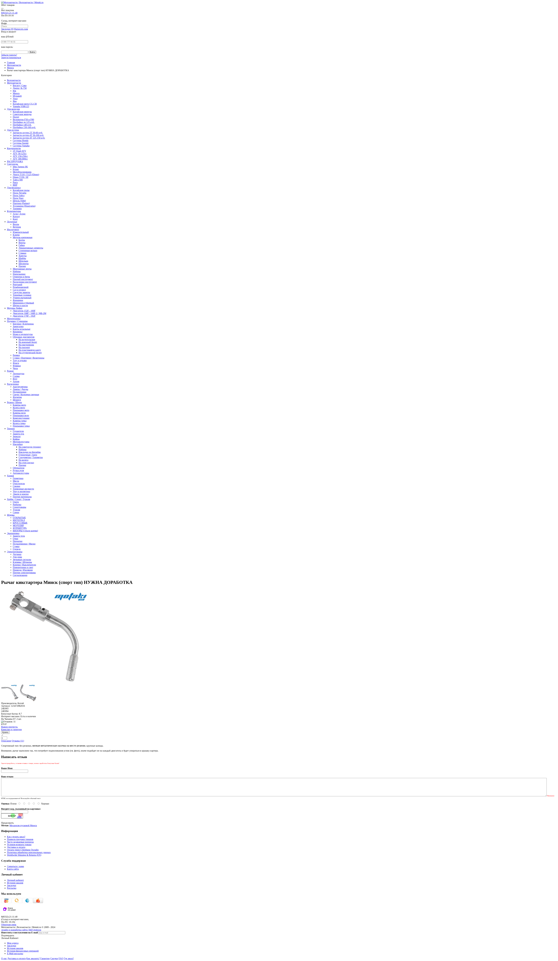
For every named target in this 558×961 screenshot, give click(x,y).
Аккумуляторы (20, 386)
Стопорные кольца (28, 250)
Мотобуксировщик (22, 172)
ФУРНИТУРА (20, 528)
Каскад (16, 216)
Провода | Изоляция (23, 570)
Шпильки (23, 261)
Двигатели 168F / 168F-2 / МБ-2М (29, 313)
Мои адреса (12, 943)
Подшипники (19, 392)
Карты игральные (21, 329)
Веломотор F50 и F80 (23, 119)
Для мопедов (13, 109)
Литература (18, 373)
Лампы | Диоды (20, 389)
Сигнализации (20, 575)
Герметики (18, 478)
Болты (22, 240)
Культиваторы (14, 211)
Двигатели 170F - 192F (24, 316)
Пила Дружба (19, 193)
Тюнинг (11, 428)
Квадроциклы (14, 148)
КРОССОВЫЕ (20, 523)
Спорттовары (19, 507)
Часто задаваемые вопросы (20, 842)
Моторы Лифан (14, 308)
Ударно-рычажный (22, 297)
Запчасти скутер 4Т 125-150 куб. (29, 138)
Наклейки (18, 444)
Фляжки (17, 365)
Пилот (16, 117)
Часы (15, 368)
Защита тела (19, 536)
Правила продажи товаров (20, 839)
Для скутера (13, 130)
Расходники (13, 384)
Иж (14, 90)
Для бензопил (14, 187)
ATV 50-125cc (20, 153)
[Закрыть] (2, 8)
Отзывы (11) (18, 741)
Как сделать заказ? (16, 836)
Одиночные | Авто (28, 455)
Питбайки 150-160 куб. (24, 127)
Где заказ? (69, 958)
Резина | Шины (14, 402)
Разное (10, 371)
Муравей (17, 96)
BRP (15, 185)
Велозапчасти (14, 80)
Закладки (11, 885)
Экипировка (13, 533)
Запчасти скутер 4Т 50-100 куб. (28, 135)
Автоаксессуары (21, 473)
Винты (22, 242)
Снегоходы (12, 164)
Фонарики (18, 300)
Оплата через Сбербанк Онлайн (23, 850)
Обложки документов (23, 337)
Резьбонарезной (20, 287)
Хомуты (23, 255)
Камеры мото (19, 405)
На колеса (23, 460)
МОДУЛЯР (18, 525)
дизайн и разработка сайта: (21, 930)
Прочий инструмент (23, 279)
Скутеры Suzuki (20, 143)
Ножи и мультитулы (23, 334)
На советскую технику (30, 447)
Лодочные (12, 221)
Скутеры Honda (20, 140)
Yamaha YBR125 (21, 106)
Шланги (17, 400)
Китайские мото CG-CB (25, 104)
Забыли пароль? (9, 55)
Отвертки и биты (21, 276)
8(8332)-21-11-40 (9, 13)
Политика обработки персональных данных (29, 852)
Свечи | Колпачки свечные (26, 394)
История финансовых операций (23, 951)
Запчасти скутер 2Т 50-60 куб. (28, 132)
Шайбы (22, 258)
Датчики (17, 554)
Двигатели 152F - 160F (24, 310)
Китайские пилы (21, 190)
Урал (15, 98)
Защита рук (18, 434)
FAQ (61, 958)
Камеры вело (19, 413)
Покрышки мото (21, 410)
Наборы (17, 271)
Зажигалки (18, 326)
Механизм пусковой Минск (23, 825)
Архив (16, 381)
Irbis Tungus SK (20, 166)
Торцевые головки (22, 295)
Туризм (16, 510)
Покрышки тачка (21, 426)
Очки (15, 538)
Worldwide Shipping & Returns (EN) (24, 855)
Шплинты (24, 263)
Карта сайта (13, 869)
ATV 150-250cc (20, 156)
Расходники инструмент (25, 282)
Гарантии (45, 958)
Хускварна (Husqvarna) (24, 206)
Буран (16, 169)
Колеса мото (19, 407)
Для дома (17, 557)
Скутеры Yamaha (21, 145)
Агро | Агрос (19, 214)
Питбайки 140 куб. (22, 125)
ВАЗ (15, 379)
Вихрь (16, 224)
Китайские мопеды (22, 111)
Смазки (16, 486)
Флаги (16, 363)
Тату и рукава (20, 360)
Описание (6, 741)
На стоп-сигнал (26, 462)
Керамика (17, 331)
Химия (10, 475)
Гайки (22, 245)
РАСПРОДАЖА (15, 161)
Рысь (15, 182)
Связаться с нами (15, 866)
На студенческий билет (30, 352)
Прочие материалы (22, 496)
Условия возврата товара (19, 844)
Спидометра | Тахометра (31, 457)
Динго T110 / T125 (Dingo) (26, 174)
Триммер (17, 208)
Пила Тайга (18, 195)
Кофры (16, 439)
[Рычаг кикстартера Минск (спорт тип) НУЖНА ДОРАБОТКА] (48, 682)
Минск (16, 93)
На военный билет (28, 342)
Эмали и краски (21, 494)
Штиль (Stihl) (19, 200)
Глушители (18, 431)
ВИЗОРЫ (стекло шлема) (25, 530)
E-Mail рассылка (15, 953)
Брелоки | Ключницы (23, 324)
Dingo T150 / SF (20, 177)
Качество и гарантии (11, 728)
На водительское (27, 339)
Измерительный (21, 232)
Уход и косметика (21, 491)
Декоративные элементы (31, 248)
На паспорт (24, 347)
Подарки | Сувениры (17, 321)
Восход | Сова (19, 85)
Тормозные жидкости (23, 489)
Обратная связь (8, 924)
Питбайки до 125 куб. (23, 122)
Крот (15, 219)
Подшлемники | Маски (24, 544)
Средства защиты (21, 292)
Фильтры (17, 397)
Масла (16, 481)
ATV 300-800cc (20, 159)
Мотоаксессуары (21, 441)
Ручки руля (18, 470)
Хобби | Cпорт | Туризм (18, 499)
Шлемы (11, 515)
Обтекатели (18, 468)
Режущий (17, 284)
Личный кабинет (15, 880)
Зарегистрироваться (11, 57)
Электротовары (14, 551)
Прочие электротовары (24, 572)
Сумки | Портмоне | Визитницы (28, 358)
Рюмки (16, 355)
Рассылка (11, 888)
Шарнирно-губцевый (23, 303)
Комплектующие (21, 418)
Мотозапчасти (14, 83)
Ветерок (17, 227)
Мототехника (13, 318)
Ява (15, 101)
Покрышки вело (21, 415)
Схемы (16, 376)
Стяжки (22, 253)
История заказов (15, 883)
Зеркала (16, 436)
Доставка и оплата (16, 847)
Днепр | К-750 (20, 88)
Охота (16, 502)
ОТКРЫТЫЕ (19, 517)
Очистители (19, 483)
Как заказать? (33, 958)
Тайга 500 (18, 180)
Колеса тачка (19, 423)
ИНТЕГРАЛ (19, 520)
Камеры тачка (19, 420)
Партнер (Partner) (21, 203)
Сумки (16, 546)
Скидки (54, 958)
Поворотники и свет (23, 567)
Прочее (22, 266)
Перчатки (17, 541)
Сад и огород (19, 290)
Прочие (22, 465)
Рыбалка (17, 504)
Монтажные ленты (22, 269)
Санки (16, 512)
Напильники (19, 274)
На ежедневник (26, 345)
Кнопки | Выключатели (24, 565)
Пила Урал (18, 198)
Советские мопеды (22, 114)
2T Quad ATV (19, 151)
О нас (4, 958)
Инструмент (13, 229)
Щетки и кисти (20, 305)
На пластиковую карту (30, 350)
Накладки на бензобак (30, 452)
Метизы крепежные (22, 237)
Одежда (16, 549)
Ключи (16, 235)
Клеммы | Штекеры (22, 562)
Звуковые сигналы (22, 559)
